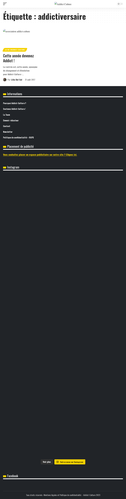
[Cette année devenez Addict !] (21, 40)
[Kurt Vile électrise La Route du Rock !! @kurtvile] (103, 439)
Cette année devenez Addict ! (18, 58)
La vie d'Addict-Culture (15, 50)
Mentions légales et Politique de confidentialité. (63, 495)
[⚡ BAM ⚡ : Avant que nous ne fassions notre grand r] (63, 339)
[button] (5, 4)
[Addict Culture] (63, 4)
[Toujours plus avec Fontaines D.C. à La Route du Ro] (23, 442)
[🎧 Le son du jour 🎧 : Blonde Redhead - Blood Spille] (63, 194)
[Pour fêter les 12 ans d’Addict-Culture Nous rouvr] (23, 261)
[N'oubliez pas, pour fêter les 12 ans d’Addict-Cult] (103, 187)
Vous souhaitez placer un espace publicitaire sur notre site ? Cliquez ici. (40, 154)
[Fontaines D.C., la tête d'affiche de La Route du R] (63, 442)
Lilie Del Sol (16, 79)
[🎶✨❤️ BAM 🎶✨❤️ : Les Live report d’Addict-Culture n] (23, 213)
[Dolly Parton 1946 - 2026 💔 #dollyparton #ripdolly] (103, 255)
